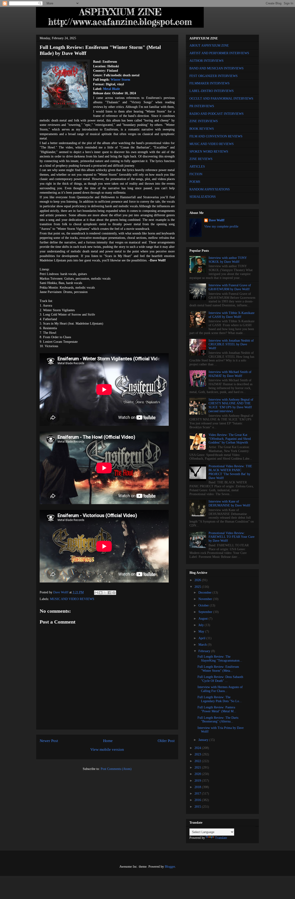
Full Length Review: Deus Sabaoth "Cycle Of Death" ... (220, 679)
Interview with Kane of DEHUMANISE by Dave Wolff (229, 503)
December (205, 592)
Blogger (170, 866)
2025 (198, 586)
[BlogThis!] (100, 592)
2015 (198, 806)
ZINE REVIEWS (200, 159)
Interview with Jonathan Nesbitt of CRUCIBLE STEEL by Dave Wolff (231, 344)
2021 (198, 767)
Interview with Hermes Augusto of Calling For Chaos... (220, 689)
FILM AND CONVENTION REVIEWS (215, 136)
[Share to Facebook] (109, 592)
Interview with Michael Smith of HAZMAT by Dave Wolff (230, 374)
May (201, 631)
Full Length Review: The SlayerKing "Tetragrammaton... (220, 658)
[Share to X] (105, 592)
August (203, 618)
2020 (198, 774)
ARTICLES (197, 166)
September (205, 612)
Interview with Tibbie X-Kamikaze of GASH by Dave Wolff (231, 315)
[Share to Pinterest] (114, 592)
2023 (198, 754)
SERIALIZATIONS (202, 196)
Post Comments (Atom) (116, 769)
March (203, 644)
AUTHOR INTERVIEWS (206, 60)
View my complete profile (221, 226)
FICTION (195, 174)
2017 (198, 793)
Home (108, 741)
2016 (198, 800)
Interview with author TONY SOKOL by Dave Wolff (228, 259)
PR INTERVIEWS (201, 106)
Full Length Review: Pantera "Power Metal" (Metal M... (217, 709)
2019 (198, 780)
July (201, 625)
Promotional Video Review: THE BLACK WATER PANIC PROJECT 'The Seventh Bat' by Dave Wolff (230, 471)
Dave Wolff (216, 220)
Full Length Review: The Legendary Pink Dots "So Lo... (220, 699)
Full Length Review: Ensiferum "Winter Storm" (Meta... (218, 668)
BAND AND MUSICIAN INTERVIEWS (216, 68)
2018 (198, 787)
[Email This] (96, 592)
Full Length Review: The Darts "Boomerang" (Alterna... (218, 719)
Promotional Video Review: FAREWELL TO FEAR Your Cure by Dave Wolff (231, 537)
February (204, 651)
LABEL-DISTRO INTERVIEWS (211, 91)
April (202, 638)
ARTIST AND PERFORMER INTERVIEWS (219, 53)
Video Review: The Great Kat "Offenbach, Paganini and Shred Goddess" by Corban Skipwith (230, 438)
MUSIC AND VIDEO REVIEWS (72, 599)
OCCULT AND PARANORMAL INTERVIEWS (221, 98)
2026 (198, 580)
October (204, 605)
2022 (198, 761)
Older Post (166, 741)
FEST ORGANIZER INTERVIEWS (213, 76)
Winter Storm (120, 79)
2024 (198, 748)
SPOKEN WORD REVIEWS (208, 151)
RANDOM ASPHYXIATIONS (209, 189)
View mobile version (107, 749)
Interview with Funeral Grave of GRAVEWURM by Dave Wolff (230, 287)
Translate (221, 838)
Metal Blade (111, 89)
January (203, 740)
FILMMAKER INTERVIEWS (209, 83)
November (205, 599)
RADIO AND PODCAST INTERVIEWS (216, 113)
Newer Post (49, 741)
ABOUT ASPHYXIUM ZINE (209, 45)
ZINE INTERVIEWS (203, 121)
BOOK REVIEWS (201, 128)
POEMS (194, 181)
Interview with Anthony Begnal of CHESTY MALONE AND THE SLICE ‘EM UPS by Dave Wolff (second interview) (231, 405)
